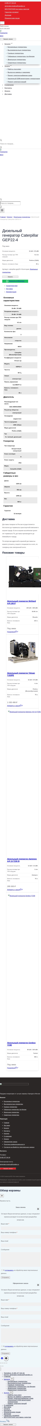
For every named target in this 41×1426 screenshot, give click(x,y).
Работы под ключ (14, 69)
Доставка (8, 94)
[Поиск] (1, 147)
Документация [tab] (11, 292)
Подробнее (11, 632)
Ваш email (4, 1241)
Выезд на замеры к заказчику (19, 72)
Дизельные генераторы (17, 59)
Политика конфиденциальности (14, 1144)
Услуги (6, 1393)
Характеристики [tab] (11, 286)
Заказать (10, 277)
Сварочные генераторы (17, 63)
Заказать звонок (8, 39)
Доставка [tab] (9, 289)
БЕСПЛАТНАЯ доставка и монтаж (17, 9)
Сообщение (5, 1249)
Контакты (8, 88)
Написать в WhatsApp (16, 281)
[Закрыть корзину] (2, 1195)
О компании (9, 85)
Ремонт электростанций (17, 82)
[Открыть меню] (2, 210)
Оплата (7, 91)
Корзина (6, 1133)
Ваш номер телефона (9, 1232)
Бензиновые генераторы (17, 47)
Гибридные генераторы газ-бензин (21, 56)
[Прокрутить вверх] (2, 1359)
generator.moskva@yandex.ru (15, 6)
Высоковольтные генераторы (19, 50)
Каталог (6, 1128)
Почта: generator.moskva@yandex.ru (18, 1375)
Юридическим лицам (12, 18)
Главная (6, 1122)
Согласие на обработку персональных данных (19, 1147)
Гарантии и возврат (12, 12)
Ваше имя (5, 1224)
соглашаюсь (9, 1270)
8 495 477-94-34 (10, 3)
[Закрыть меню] (0, 1369)
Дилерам (8, 15)
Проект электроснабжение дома (20, 75)
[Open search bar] (1, 140)
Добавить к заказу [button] (13, 706)
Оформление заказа (10, 1141)
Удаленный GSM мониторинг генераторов (24, 78)
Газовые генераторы (16, 53)
